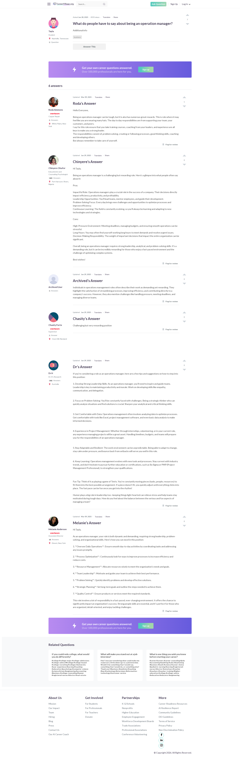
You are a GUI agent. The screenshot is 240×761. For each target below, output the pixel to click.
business (77, 37)
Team (51, 712)
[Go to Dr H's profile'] (54, 366)
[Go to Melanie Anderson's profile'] (54, 522)
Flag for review (170, 144)
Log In (185, 4)
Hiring (51, 716)
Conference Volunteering (134, 734)
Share (116, 17)
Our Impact (54, 708)
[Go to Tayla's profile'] (54, 24)
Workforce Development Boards (138, 721)
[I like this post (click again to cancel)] (187, 15)
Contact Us (53, 730)
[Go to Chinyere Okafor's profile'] (54, 161)
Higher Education (130, 712)
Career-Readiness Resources (173, 703)
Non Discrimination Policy (171, 730)
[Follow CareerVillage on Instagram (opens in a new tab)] (161, 745)
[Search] (104, 4)
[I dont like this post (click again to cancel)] (187, 24)
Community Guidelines (170, 712)
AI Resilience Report (169, 708)
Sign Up (174, 4)
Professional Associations (134, 730)
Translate (106, 17)
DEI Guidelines (166, 716)
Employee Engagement (133, 716)
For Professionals (93, 708)
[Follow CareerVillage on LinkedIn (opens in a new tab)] (161, 740)
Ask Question (158, 4)
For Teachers (91, 712)
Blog (50, 721)
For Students (91, 703)
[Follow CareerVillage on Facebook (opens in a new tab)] (161, 735)
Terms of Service (167, 721)
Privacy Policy (165, 725)
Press (51, 725)
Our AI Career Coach (58, 734)
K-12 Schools (128, 703)
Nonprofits (127, 708)
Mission (52, 703)
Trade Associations (131, 725)
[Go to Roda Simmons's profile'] (54, 102)
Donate (89, 716)
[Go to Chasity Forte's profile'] (54, 318)
